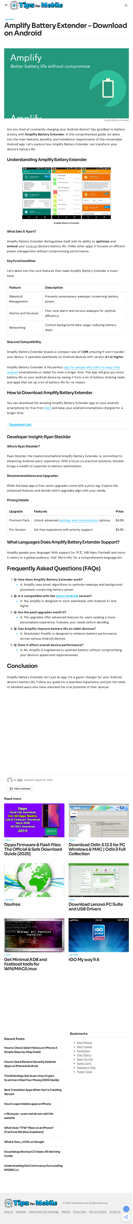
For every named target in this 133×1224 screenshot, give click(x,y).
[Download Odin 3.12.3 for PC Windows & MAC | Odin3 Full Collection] (99, 820)
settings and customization (78, 520)
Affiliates (66, 1211)
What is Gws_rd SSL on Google (24, 1142)
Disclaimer (21, 1211)
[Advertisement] (33, 1003)
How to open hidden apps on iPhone (27, 1104)
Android (31, 246)
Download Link (20, 425)
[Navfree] (34, 880)
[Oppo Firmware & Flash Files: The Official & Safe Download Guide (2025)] (34, 820)
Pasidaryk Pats (86, 1067)
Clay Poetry (84, 1055)
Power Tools (84, 1072)
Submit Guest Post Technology (44, 1211)
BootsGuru (83, 1051)
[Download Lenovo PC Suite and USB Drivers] (99, 880)
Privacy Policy (80, 1211)
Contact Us (115, 1211)
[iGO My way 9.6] (99, 935)
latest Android (67, 596)
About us (8, 1211)
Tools (8, 840)
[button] (6, 5)
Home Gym (84, 1063)
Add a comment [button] (22, 788)
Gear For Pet (85, 1059)
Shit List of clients (98, 1211)
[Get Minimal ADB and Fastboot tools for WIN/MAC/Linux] (34, 935)
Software (9, 19)
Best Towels (84, 1047)
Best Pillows (84, 1042)
